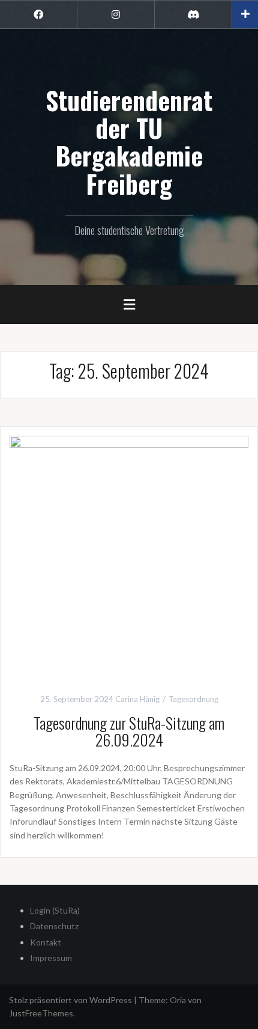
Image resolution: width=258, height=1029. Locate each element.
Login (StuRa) (55, 910)
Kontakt (45, 942)
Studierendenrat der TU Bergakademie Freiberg (129, 141)
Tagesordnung (193, 699)
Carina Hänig (137, 699)
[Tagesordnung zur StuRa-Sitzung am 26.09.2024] (129, 554)
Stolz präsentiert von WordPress (70, 1000)
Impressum (51, 958)
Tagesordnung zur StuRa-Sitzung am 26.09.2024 (129, 731)
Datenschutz (54, 926)
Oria (178, 1000)
